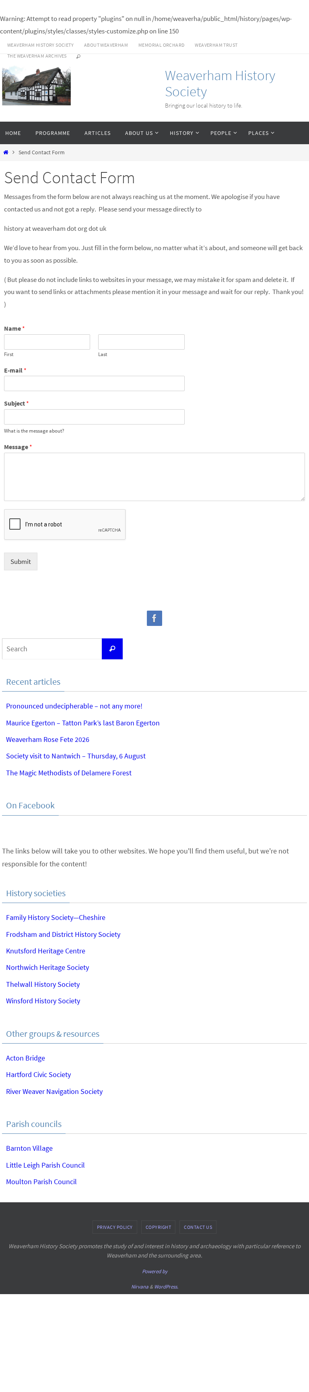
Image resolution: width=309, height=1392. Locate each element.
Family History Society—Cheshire (55, 917)
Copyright (158, 1227)
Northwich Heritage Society (47, 967)
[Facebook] (154, 618)
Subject (16, 403)
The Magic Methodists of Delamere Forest (69, 772)
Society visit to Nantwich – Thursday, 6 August (76, 755)
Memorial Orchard (161, 45)
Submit (20, 561)
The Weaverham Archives (37, 56)
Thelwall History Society (43, 984)
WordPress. (166, 1286)
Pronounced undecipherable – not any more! (74, 705)
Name (14, 328)
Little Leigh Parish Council (45, 1165)
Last (102, 354)
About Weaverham (106, 45)
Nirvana (139, 1286)
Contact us (198, 1227)
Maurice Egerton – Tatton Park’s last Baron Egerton (83, 722)
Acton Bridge (25, 1058)
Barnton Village (29, 1148)
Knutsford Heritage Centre (45, 950)
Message (18, 447)
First (8, 354)
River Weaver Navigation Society (54, 1091)
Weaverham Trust (216, 45)
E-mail (15, 370)
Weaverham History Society (40, 45)
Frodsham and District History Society (63, 934)
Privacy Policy (115, 1227)
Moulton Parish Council (41, 1181)
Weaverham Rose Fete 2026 (47, 739)
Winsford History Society (43, 1000)
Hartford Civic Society (38, 1074)
